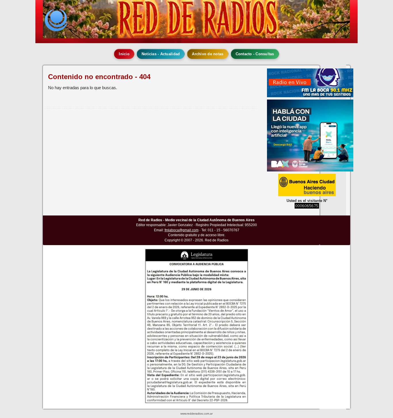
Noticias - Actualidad (161, 54)
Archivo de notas (207, 54)
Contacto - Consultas (255, 54)
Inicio (124, 54)
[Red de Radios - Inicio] (196, 19)
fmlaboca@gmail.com (182, 230)
